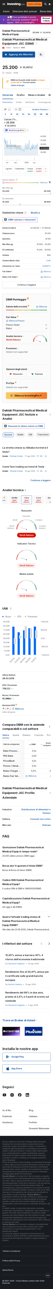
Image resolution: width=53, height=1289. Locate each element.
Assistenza (7, 1122)
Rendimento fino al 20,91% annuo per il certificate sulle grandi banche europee (27, 976)
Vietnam (46, 825)
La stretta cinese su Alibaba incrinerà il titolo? (25, 449)
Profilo (19, 102)
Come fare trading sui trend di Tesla (23, 466)
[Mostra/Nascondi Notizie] (19, 109)
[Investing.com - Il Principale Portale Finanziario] (16, 4)
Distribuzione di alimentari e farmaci (36, 811)
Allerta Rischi (7, 1270)
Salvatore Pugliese (16, 964)
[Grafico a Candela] (5, 109)
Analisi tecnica (13, 490)
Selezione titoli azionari (25, 11)
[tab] (14, 499)
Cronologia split (45, 102)
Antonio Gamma (15, 984)
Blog (31, 1110)
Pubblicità (7, 1116)
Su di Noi (6, 1110)
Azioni (6, 11)
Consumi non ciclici (40, 819)
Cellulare (33, 1116)
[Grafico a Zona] (9, 109)
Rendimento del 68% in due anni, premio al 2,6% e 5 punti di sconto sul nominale (27, 996)
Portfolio (33, 1122)
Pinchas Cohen (16, 456)
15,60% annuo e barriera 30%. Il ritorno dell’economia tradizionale (24, 957)
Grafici (21, 95)
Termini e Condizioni (11, 1251)
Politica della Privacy (11, 1261)
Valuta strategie (17, 85)
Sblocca (43, 182)
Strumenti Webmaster (39, 1128)
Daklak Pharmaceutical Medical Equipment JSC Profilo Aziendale (24, 792)
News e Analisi (36, 95)
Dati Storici (30, 102)
